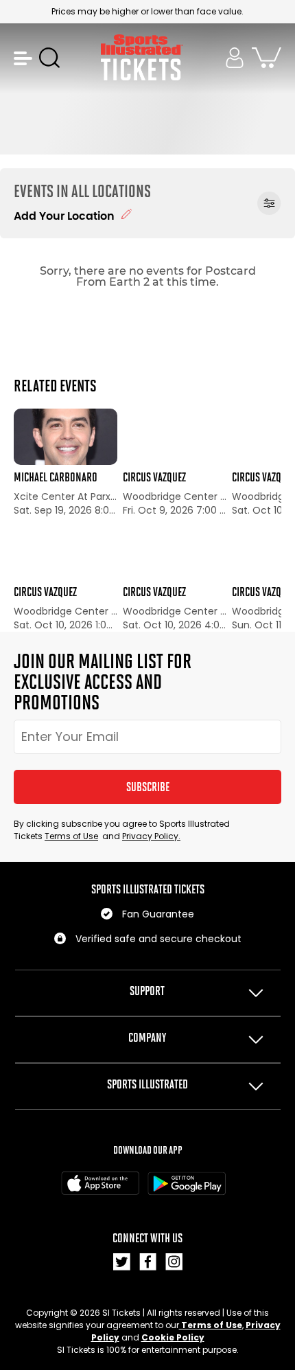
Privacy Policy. (151, 836)
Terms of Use (71, 836)
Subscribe (147, 787)
